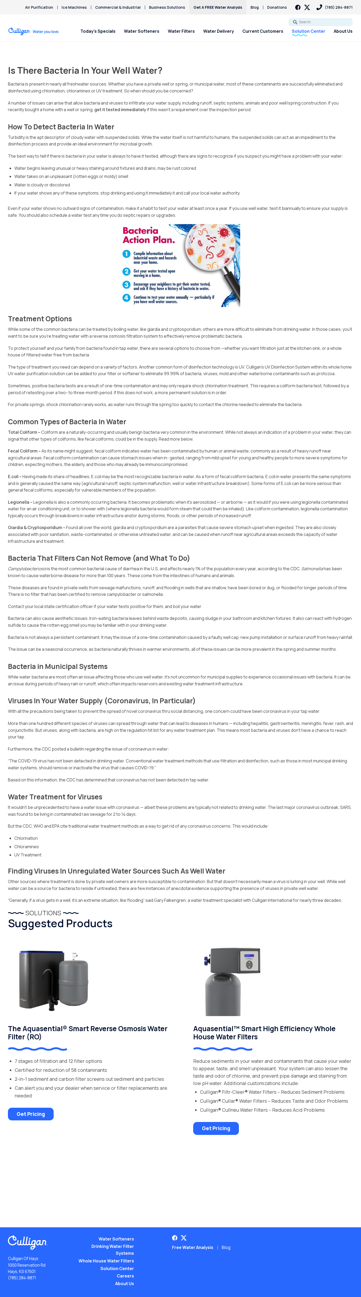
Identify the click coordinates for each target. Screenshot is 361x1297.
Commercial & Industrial (118, 7)
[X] (307, 7)
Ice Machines (74, 7)
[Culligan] (33, 31)
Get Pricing (31, 1114)
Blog (255, 7)
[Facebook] (297, 7)
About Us (343, 31)
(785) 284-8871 (22, 1278)
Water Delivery (218, 31)
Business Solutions (167, 7)
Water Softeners (141, 31)
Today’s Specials (97, 31)
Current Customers (262, 31)
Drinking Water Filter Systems (112, 1249)
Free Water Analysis (192, 1247)
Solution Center (308, 31)
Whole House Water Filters (106, 1261)
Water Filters (181, 31)
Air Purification (39, 7)
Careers (125, 1276)
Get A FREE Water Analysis (217, 7)
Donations (277, 7)
